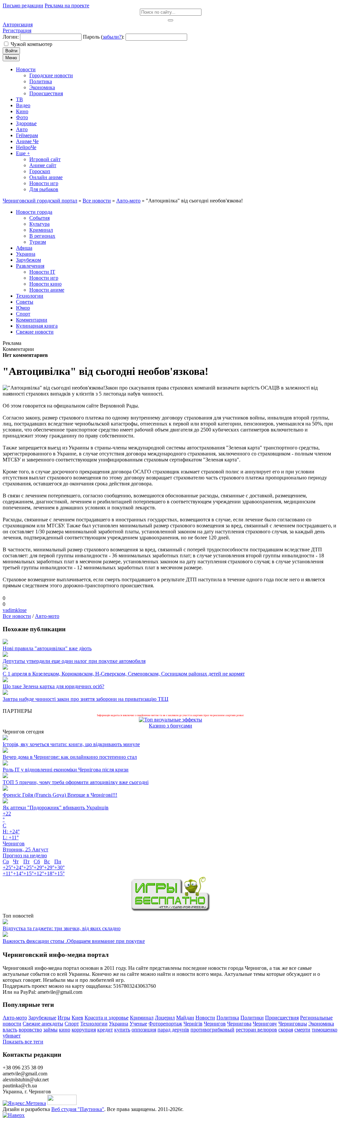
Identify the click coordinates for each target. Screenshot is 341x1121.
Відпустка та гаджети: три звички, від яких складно (62, 928)
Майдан (185, 1017)
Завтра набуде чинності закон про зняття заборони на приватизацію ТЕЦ (86, 699)
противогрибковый (212, 1029)
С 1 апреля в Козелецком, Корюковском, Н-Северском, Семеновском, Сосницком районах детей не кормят (124, 674)
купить (122, 1029)
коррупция (84, 1029)
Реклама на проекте (67, 5)
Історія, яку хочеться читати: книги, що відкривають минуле (71, 744)
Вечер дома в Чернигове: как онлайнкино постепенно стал (70, 757)
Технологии (94, 1023)
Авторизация (18, 24)
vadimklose (15, 610)
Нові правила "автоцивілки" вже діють (47, 648)
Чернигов (215, 1023)
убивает (12, 1035)
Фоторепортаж (165, 1023)
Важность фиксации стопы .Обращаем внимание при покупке (74, 941)
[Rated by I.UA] (62, 1103)
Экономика (321, 1023)
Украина (118, 1023)
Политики (252, 1017)
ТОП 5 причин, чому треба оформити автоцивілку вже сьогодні (76, 782)
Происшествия (282, 1017)
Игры (64, 1017)
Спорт (72, 1023)
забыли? (112, 37)
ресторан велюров (256, 1029)
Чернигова (239, 1023)
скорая (285, 1029)
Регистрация (17, 30)
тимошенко (324, 1029)
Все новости (17, 616)
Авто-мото (47, 616)
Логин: (11, 37)
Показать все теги (23, 1041)
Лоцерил (165, 1017)
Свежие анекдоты (43, 1023)
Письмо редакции (23, 5)
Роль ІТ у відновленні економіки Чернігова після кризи (66, 769)
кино (64, 1029)
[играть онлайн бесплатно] (170, 910)
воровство (30, 1029)
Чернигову (265, 1023)
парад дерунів (173, 1029)
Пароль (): (103, 37)
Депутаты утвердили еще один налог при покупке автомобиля (74, 661)
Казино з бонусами (170, 725)
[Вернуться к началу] (14, 1115)
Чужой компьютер (31, 44)
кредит (105, 1029)
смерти (302, 1029)
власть (10, 1029)
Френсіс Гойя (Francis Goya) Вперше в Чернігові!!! (60, 795)
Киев (77, 1017)
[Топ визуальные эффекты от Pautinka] (170, 719)
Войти (11, 50)
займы (50, 1029)
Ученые (138, 1023)
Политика (227, 1017)
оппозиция (144, 1029)
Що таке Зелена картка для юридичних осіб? (53, 686)
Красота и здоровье (107, 1017)
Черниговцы (292, 1023)
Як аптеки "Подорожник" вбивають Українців (56, 807)
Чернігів (192, 1023)
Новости (205, 1017)
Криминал (142, 1017)
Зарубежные (42, 1017)
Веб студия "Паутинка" (77, 1109)
